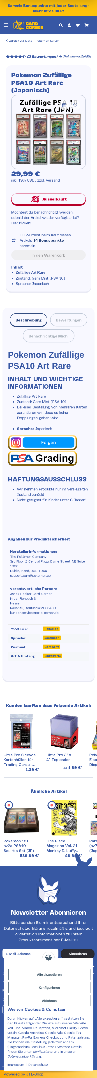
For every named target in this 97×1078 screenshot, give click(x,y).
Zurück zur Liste (20, 40)
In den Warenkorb (48, 255)
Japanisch (51, 637)
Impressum (15, 1064)
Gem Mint (51, 646)
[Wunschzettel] (77, 25)
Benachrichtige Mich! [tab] (49, 336)
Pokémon (51, 628)
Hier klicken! (21, 223)
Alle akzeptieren (49, 974)
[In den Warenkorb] (9, 50)
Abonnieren (78, 953)
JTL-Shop (35, 1074)
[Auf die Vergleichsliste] (64, 105)
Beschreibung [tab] (29, 320)
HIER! (59, 11)
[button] (61, 25)
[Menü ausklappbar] (6, 25)
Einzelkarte (52, 655)
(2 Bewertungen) (42, 56)
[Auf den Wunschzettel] (75, 105)
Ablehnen (49, 1001)
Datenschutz (38, 1064)
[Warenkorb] (86, 25)
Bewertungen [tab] (68, 320)
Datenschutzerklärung (25, 928)
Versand (53, 180)
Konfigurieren (49, 987)
